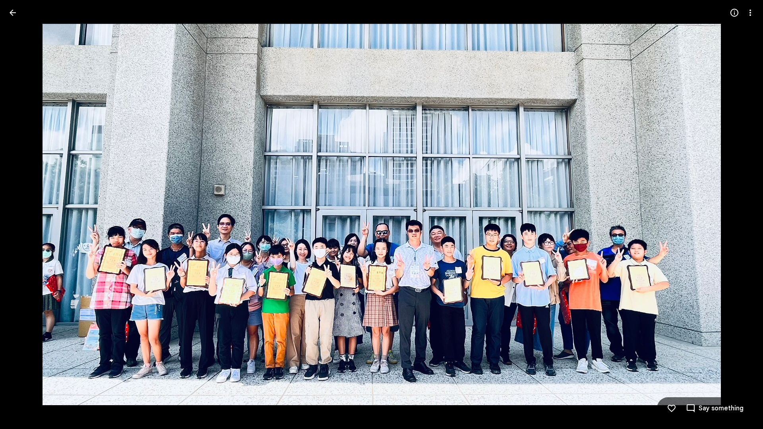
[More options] (750, 13)
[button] (22, 214)
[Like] (671, 408)
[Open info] (734, 13)
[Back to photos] (12, 12)
